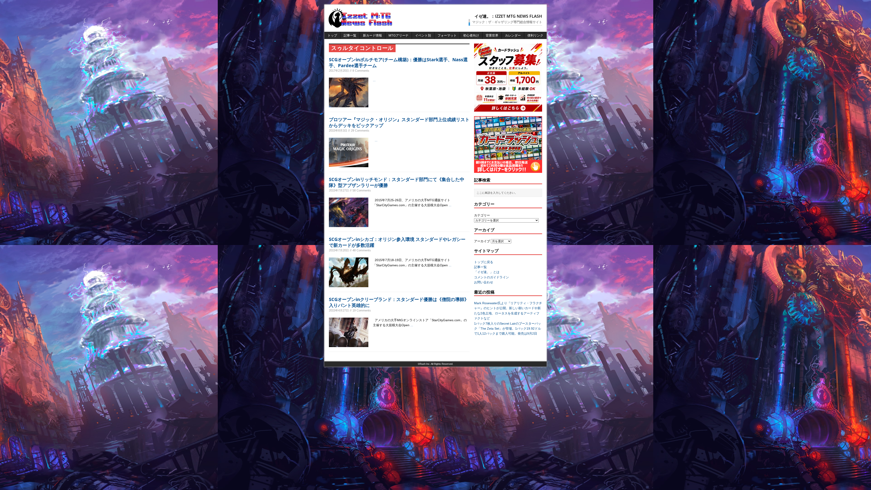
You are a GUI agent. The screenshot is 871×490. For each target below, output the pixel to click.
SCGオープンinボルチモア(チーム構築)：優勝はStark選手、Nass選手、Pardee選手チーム (398, 62)
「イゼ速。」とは (486, 272)
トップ (332, 35)
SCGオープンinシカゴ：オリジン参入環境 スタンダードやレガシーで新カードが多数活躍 (397, 242)
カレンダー (513, 35)
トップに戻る (483, 262)
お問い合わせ (483, 282)
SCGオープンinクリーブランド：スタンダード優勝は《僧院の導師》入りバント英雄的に (399, 302)
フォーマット (447, 35)
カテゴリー (482, 215)
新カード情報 (372, 35)
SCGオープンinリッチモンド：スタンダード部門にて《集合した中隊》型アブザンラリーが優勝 (396, 182)
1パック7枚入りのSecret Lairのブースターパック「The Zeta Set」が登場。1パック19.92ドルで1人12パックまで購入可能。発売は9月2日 (507, 329)
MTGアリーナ (399, 35)
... (374, 80)
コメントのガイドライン (491, 277)
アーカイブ (482, 241)
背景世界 (492, 35)
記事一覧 (350, 35)
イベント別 (423, 35)
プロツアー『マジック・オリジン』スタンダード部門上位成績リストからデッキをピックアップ (399, 122)
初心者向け (471, 35)
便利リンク (535, 35)
